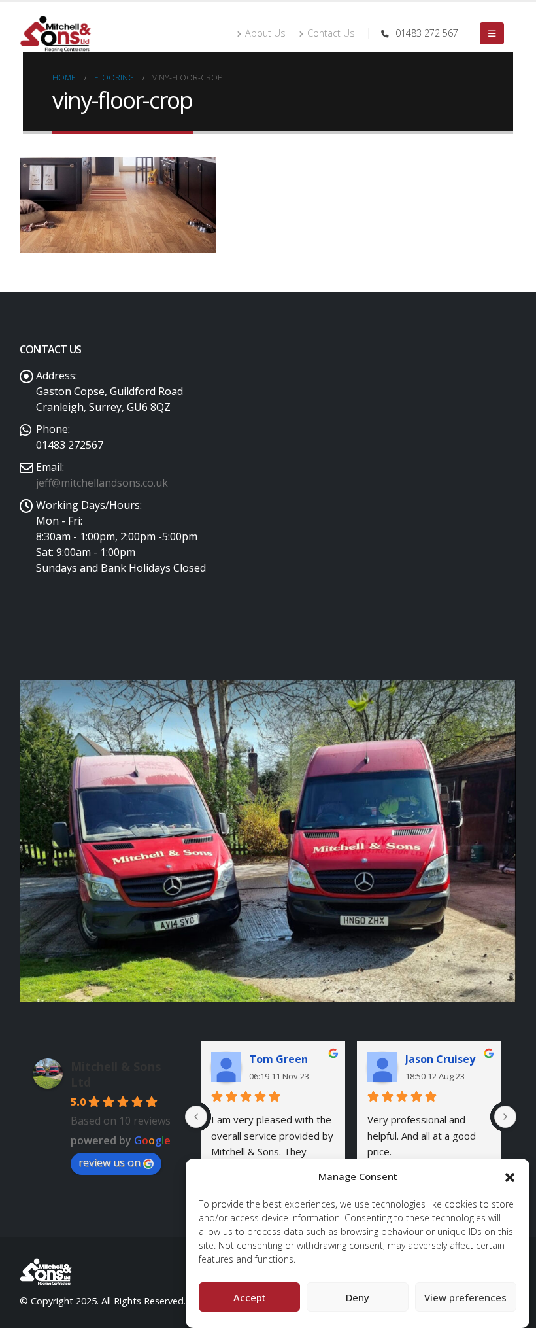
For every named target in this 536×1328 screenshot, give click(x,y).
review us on (109, 1162)
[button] (509, 1176)
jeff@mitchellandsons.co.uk (102, 483)
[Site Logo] (56, 33)
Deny (357, 1297)
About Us (265, 33)
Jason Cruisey (440, 1059)
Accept (249, 1297)
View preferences (465, 1297)
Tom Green (278, 1059)
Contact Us (331, 33)
